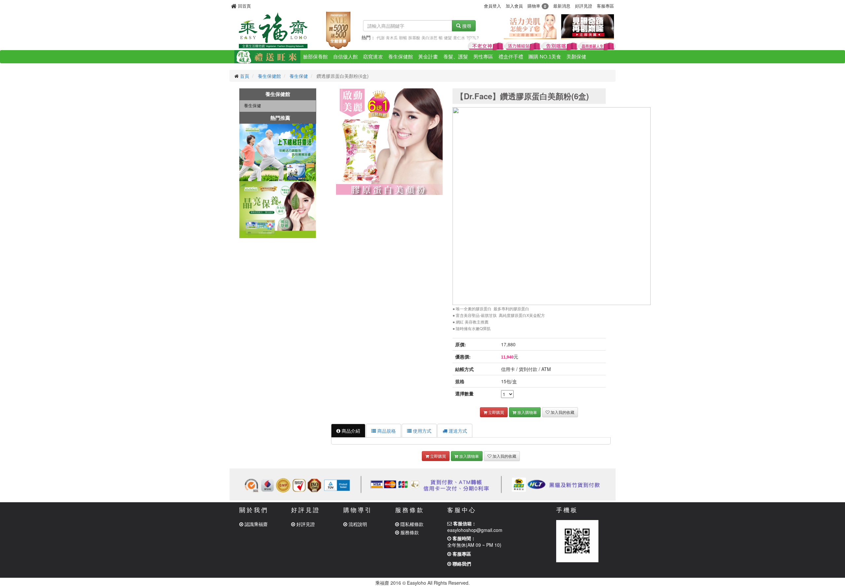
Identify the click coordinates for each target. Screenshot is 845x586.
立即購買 (495, 412)
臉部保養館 (315, 56)
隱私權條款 (411, 524)
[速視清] (597, 46)
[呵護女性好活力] (530, 26)
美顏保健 (576, 56)
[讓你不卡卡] (277, 152)
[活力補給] (523, 46)
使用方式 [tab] (421, 430)
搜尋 (466, 25)
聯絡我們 (461, 563)
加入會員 (514, 6)
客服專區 (605, 6)
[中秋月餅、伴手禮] (267, 56)
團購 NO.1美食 (544, 56)
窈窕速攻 (373, 56)
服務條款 (409, 532)
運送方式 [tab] (457, 430)
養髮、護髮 (455, 56)
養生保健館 (400, 56)
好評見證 (583, 6)
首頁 (244, 76)
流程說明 (357, 524)
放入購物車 (526, 412)
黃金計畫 (428, 56)
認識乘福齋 (255, 524)
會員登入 (492, 6)
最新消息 (561, 6)
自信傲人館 (345, 56)
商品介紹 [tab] (350, 430)
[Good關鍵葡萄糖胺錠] (560, 46)
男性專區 (483, 56)
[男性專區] (587, 26)
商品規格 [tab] (386, 430)
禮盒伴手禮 (510, 56)
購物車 (536, 6)
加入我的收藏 (562, 412)
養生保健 (298, 76)
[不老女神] (486, 46)
